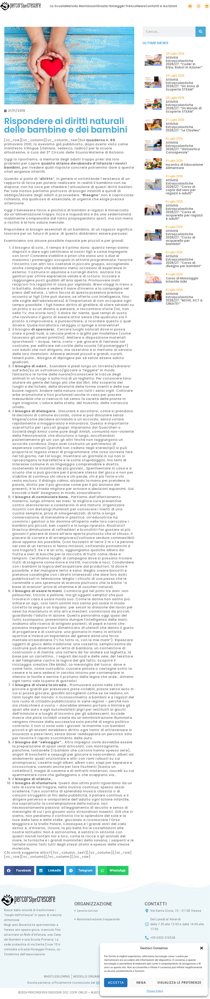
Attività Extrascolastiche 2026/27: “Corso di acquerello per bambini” (180, 237)
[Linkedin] (207, 6)
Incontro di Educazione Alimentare (184, 166)
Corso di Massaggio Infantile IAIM (182, 280)
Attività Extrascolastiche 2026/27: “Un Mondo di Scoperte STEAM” (184, 107)
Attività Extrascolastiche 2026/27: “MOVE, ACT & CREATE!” (184, 299)
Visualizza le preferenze (179, 982)
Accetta (116, 982)
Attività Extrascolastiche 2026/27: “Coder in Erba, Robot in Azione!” (184, 62)
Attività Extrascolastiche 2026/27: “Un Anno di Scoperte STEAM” (182, 84)
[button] (202, 948)
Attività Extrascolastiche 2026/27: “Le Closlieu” (183, 127)
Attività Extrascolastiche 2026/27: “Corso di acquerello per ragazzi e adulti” (184, 212)
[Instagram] (198, 6)
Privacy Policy (155, 990)
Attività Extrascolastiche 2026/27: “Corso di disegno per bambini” (183, 261)
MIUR (99, 982)
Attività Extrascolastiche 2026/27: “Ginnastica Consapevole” (183, 147)
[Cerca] (200, 32)
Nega (141, 982)
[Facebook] (190, 6)
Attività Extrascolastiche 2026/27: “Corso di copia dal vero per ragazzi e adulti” (181, 186)
